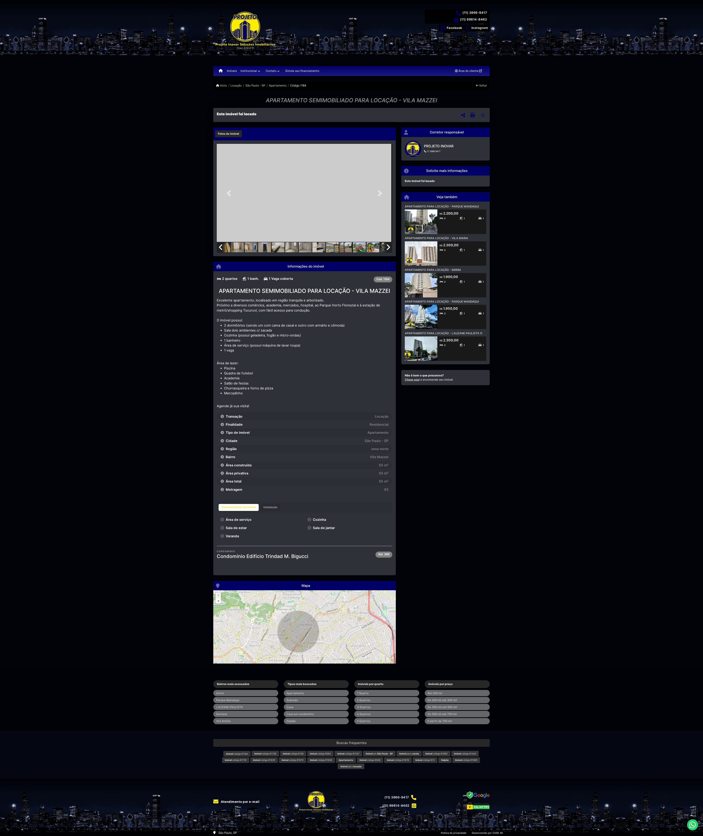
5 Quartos (363, 721)
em (379, 753)
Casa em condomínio (300, 714)
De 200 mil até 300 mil (442, 700)
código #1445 (465, 753)
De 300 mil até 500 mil (442, 707)
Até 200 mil (434, 693)
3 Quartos (364, 707)
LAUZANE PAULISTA (229, 707)
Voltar (482, 85)
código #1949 (321, 760)
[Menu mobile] (221, 71)
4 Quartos (364, 714)
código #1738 (265, 753)
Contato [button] (271, 71)
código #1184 (237, 753)
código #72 (425, 760)
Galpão (291, 721)
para (409, 753)
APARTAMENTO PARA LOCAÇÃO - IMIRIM (433, 270)
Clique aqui (412, 379)
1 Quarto (363, 693)
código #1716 (235, 760)
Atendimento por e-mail (239, 802)
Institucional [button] (249, 71)
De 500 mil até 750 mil (442, 714)
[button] (230, 193)
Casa (290, 707)
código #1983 (436, 753)
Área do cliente (468, 71)
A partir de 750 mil (439, 721)
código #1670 (293, 760)
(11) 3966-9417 (474, 12)
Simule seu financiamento (302, 71)
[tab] (228, 133)
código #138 (293, 753)
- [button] (218, 600)
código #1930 (264, 760)
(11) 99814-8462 (473, 19)
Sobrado (292, 700)
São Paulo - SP (255, 85)
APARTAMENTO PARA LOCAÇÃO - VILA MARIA (436, 238)
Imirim (220, 693)
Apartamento (278, 85)
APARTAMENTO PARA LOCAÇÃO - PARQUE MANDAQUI (442, 206)
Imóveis (232, 71)
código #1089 (466, 760)
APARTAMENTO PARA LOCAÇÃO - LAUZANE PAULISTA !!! (443, 333)
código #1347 (348, 753)
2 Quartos (363, 700)
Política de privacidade (453, 832)
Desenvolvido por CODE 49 (487, 832)
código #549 (370, 760)
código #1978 (398, 760)
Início (223, 85)
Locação (236, 85)
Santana (221, 714)
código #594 (320, 753)
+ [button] (218, 595)
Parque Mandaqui (227, 700)
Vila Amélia (223, 721)
